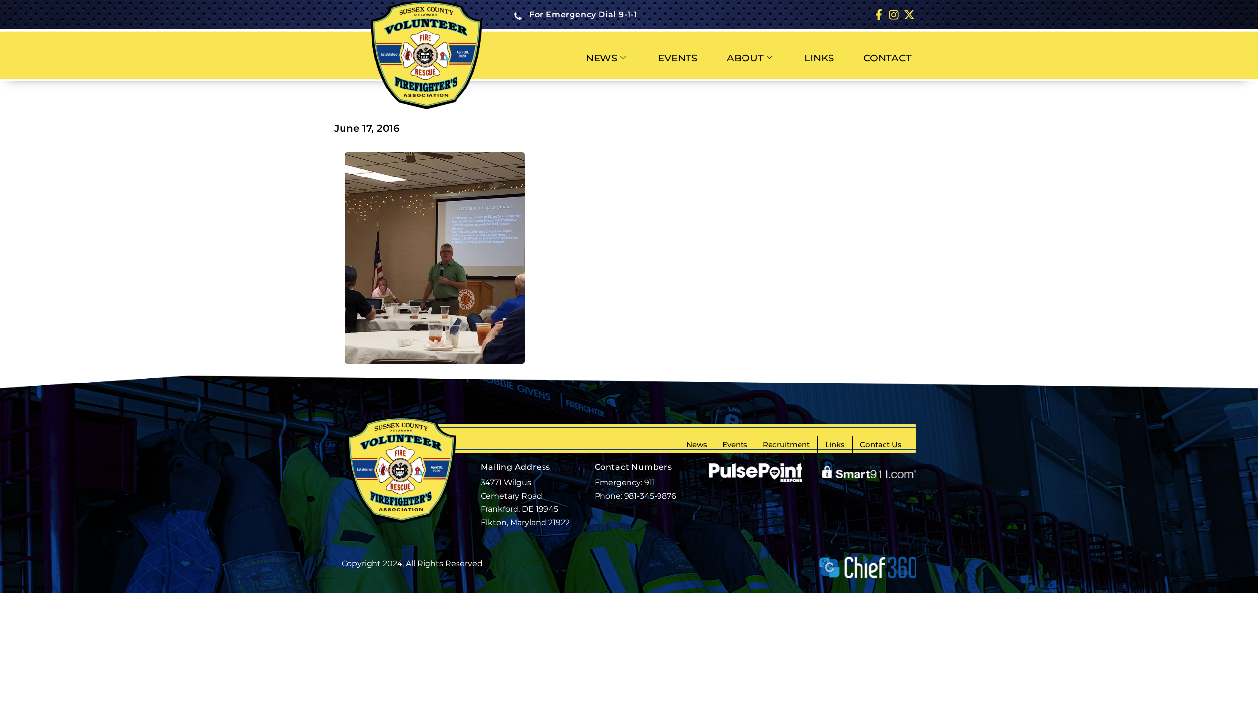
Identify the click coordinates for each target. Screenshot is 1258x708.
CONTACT (887, 58)
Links (835, 444)
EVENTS (677, 58)
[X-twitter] (908, 15)
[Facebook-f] (878, 15)
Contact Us (881, 444)
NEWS (601, 58)
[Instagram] (893, 15)
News (696, 444)
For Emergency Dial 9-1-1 (583, 14)
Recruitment (786, 444)
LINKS (819, 58)
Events (734, 444)
